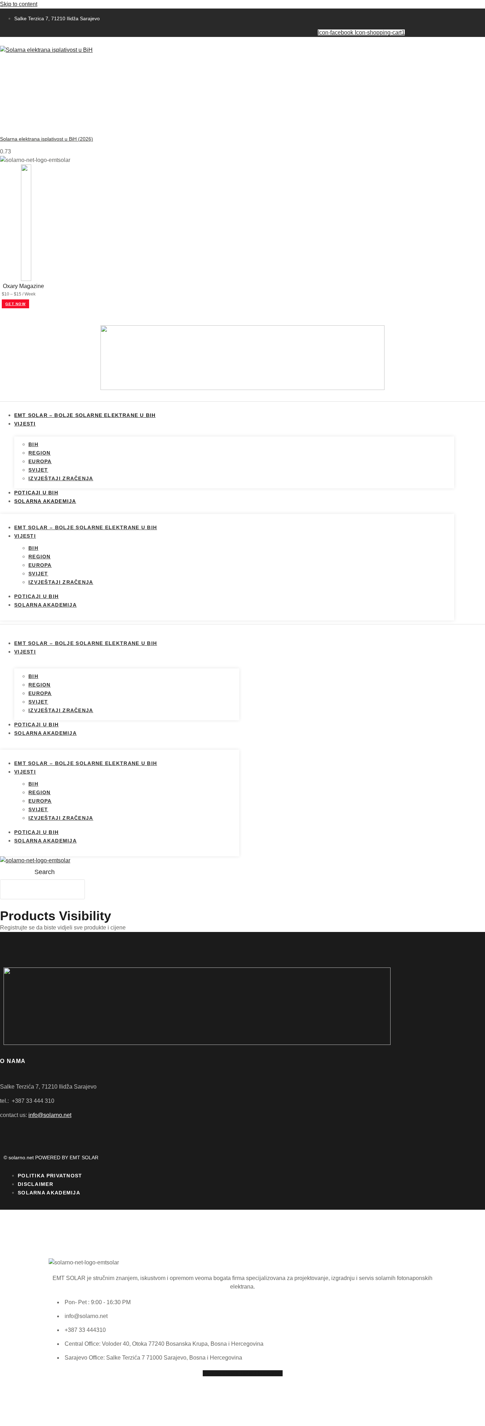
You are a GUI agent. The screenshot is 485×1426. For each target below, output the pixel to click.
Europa (40, 461)
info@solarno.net (49, 1115)
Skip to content (18, 4)
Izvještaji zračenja (60, 478)
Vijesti (25, 424)
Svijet (38, 470)
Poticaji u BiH (36, 492)
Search (44, 871)
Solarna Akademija (45, 501)
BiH (33, 444)
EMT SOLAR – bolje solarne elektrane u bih (85, 415)
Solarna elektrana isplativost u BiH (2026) (46, 139)
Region (39, 453)
